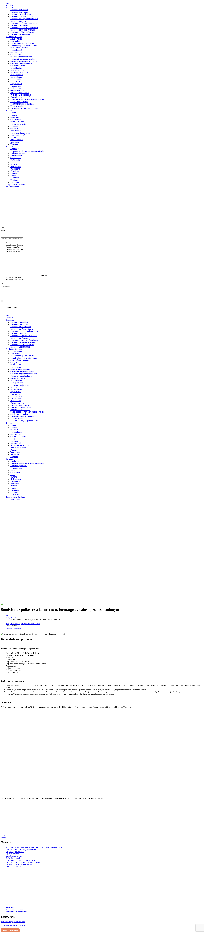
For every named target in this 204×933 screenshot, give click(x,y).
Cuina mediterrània (18, 124)
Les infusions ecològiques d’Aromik (19, 864)
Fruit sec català (16, 75)
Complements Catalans (15, 184)
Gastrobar (14, 128)
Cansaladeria (15, 158)
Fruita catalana (16, 77)
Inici (7, 3)
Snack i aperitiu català (19, 102)
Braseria (13, 115)
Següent (4, 837)
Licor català (15, 81)
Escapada (14, 126)
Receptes (10, 7)
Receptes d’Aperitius (19, 10)
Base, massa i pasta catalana (22, 43)
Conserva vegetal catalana (21, 63)
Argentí (13, 113)
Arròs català (15, 41)
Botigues (9, 146)
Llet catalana (15, 86)
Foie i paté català (17, 70)
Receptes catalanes (13, 617)
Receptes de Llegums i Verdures (24, 19)
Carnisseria (15, 160)
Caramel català (16, 52)
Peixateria (14, 171)
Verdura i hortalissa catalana (22, 104)
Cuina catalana (16, 119)
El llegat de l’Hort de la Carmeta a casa (20, 860)
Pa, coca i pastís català (19, 93)
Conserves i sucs (17, 66)
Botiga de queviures (18, 153)
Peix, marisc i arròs (18, 135)
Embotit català (16, 68)
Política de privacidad (14, 909)
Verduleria (14, 178)
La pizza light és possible (15, 852)
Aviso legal (10, 907)
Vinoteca (14, 180)
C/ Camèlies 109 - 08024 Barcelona (13, 925)
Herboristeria (15, 167)
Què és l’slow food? (13, 858)
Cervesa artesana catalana (21, 57)
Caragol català (16, 50)
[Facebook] (11, 211)
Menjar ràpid (15, 131)
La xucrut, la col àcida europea (17, 867)
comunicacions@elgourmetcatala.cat (13, 922)
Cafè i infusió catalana (19, 48)
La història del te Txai (14, 856)
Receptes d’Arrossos (19, 12)
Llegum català (16, 84)
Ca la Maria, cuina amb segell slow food (21, 850)
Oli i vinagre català (17, 90)
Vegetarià (14, 144)
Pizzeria (13, 137)
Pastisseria (15, 169)
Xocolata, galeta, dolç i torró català (24, 108)
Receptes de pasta (18, 21)
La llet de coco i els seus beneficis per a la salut (23, 862)
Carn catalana (15, 54)
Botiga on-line (16, 155)
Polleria (13, 173)
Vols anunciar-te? (13, 187)
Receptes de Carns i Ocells (21, 16)
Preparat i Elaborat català (20, 95)
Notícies (9, 5)
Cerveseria (14, 117)
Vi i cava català (16, 106)
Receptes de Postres (19, 25)
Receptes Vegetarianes (20, 34)
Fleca (12, 162)
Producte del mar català (20, 97)
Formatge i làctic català (19, 72)
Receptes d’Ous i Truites (20, 14)
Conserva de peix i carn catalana (23, 61)
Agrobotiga (14, 149)
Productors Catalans (14, 37)
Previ (3, 835)
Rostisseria (15, 175)
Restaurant (10, 110)
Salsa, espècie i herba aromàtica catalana (27, 99)
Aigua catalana (16, 39)
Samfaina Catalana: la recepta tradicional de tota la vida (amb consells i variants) (35, 847)
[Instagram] (11, 199)
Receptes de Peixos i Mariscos (23, 23)
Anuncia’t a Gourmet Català (16, 912)
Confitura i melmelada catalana (22, 59)
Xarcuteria (14, 182)
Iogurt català (15, 79)
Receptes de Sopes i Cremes (22, 30)
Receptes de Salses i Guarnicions (24, 28)
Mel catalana (15, 88)
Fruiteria (13, 164)
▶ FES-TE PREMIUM (10, 930)
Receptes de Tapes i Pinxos (22, 32)
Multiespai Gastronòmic (20, 133)
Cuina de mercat (17, 122)
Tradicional (14, 142)
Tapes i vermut (16, 140)
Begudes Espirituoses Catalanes (23, 45)
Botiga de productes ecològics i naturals (27, 151)
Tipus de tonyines (12, 854)
